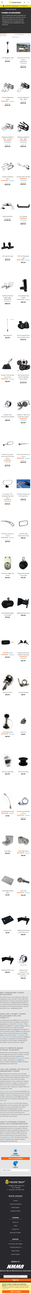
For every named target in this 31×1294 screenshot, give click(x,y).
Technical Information (15, 1244)
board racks (10, 1137)
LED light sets (4, 1037)
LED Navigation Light (8, 58)
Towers (15, 1200)
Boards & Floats (15, 1211)
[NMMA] (15, 1271)
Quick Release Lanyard (7, 811)
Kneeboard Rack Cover (7, 970)
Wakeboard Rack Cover (23, 613)
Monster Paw (7, 930)
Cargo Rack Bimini (7, 216)
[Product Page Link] (7, 47)
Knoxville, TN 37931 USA (16, 1189)
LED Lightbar (23, 216)
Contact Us (15, 1229)
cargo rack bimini (8, 1103)
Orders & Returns (15, 1247)
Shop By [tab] (3, 34)
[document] (15, 1288)
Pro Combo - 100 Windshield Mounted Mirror (7, 496)
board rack (19, 1058)
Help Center (15, 1251)
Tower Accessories (15, 1204)
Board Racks (15, 1207)
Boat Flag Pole (7, 335)
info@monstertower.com (16, 1185)
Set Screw (23, 732)
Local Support (15, 1254)
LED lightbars (21, 1035)
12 (23, 63)
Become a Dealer (15, 1232)
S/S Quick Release (23, 692)
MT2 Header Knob (8, 732)
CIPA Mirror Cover (8, 653)
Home (3, 9)
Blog (15, 1225)
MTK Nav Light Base (7, 772)
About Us (16, 1222)
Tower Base (7, 851)
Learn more (5, 1288)
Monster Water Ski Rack (23, 177)
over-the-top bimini (9, 1091)
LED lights (20, 1024)
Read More (5, 29)
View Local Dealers (15, 1158)
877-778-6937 (16, 1187)
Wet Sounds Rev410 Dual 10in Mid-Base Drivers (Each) (23, 377)
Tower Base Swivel (23, 851)
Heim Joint (23, 891)
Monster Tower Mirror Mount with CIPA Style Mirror (7, 456)
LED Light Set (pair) (7, 256)
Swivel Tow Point (7, 692)
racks (15, 1060)
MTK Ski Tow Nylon (23, 772)
